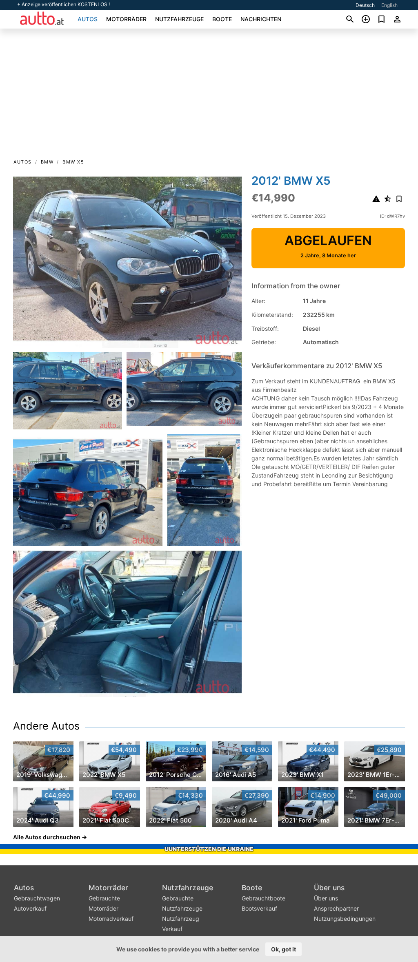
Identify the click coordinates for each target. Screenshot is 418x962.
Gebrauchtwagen (37, 898)
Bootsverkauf (259, 908)
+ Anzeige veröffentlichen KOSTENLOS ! (63, 4)
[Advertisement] (209, 96)
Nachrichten (260, 18)
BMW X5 (73, 162)
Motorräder (126, 18)
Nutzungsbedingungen (345, 918)
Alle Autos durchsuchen (46, 837)
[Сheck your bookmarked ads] (381, 19)
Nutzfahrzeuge (179, 18)
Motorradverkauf (111, 918)
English (389, 5)
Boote (222, 18)
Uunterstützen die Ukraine (209, 848)
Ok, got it (283, 949)
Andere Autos (46, 726)
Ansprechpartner (336, 908)
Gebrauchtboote (263, 898)
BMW (47, 162)
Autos (88, 18)
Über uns (329, 887)
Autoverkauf (30, 908)
